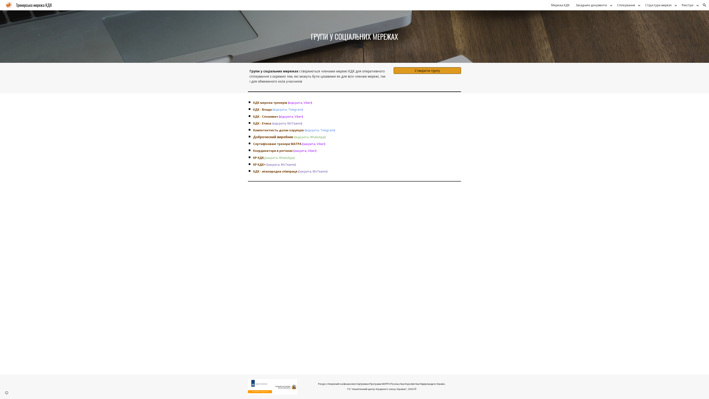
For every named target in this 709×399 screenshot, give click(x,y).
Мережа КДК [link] (560, 5)
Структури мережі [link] (658, 5)
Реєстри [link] (687, 5)
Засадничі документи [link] (591, 5)
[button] (704, 5)
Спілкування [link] (626, 5)
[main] (354, 36)
